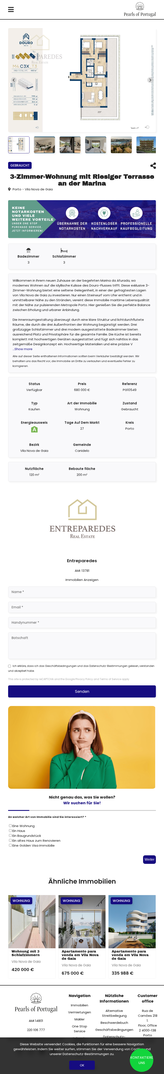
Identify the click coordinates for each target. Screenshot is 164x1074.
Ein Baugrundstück (26, 835)
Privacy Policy (84, 679)
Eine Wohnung (23, 826)
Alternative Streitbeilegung (114, 1013)
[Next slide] (150, 80)
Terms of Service (110, 679)
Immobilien (79, 1005)
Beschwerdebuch (114, 1022)
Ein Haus (18, 831)
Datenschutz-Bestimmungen (108, 666)
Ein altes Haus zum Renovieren (36, 840)
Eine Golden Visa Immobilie (33, 845)
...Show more (22, 349)
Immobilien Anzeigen (82, 580)
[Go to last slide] (14, 80)
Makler (80, 1019)
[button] (18, 144)
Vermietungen (79, 1012)
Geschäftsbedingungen (61, 666)
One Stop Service (79, 1028)
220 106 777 (36, 1030)
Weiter (149, 859)
